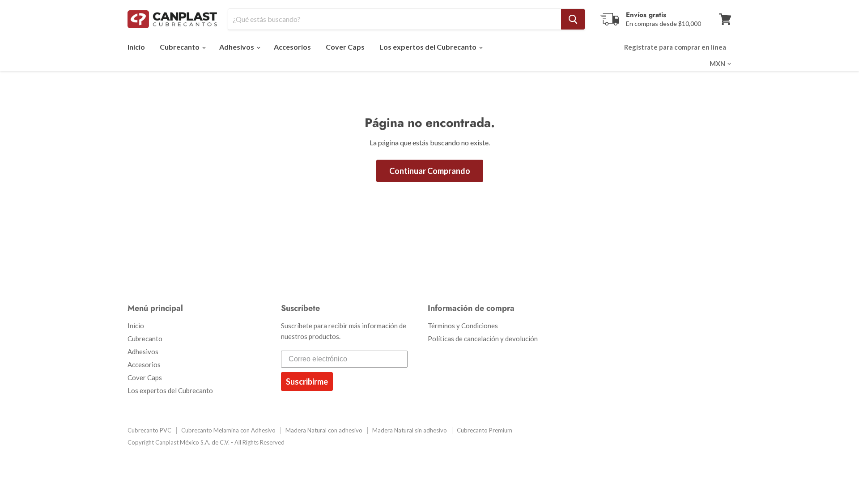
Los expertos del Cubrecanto (428, 46)
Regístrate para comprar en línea (675, 47)
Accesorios (292, 46)
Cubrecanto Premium (484, 430)
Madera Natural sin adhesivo (409, 430)
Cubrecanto (180, 46)
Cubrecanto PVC (149, 430)
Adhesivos (237, 46)
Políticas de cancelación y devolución (483, 339)
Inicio (136, 46)
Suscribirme (307, 381)
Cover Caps (345, 46)
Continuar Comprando (429, 171)
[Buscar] (573, 19)
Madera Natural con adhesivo (323, 430)
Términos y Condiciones (463, 326)
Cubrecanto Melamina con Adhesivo (228, 430)
